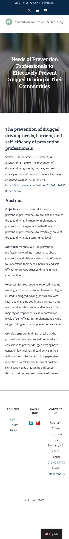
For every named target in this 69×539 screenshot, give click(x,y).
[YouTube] (38, 423)
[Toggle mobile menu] (62, 27)
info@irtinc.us (47, 2)
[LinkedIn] (31, 423)
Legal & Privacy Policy (13, 424)
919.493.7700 (56, 462)
